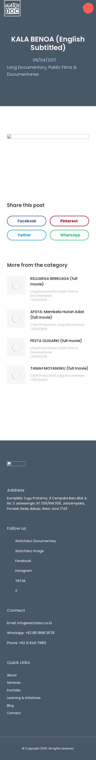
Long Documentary (26, 67)
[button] (26, 221)
